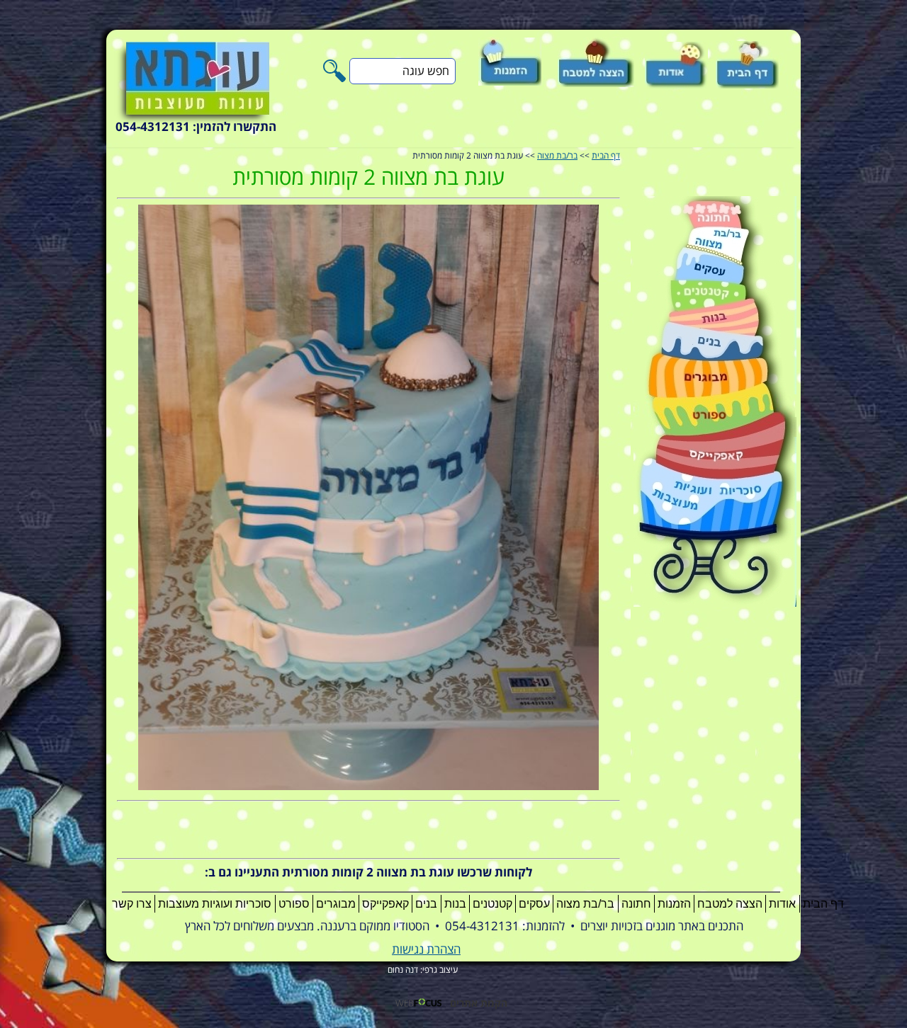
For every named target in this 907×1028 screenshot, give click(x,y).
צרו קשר (132, 904)
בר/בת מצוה (557, 156)
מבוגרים (336, 904)
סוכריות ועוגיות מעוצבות (214, 904)
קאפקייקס (385, 904)
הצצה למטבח (729, 904)
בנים (426, 904)
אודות (782, 904)
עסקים (534, 904)
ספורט (294, 904)
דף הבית (606, 156)
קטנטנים (492, 904)
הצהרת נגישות (426, 949)
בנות (455, 904)
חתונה (636, 904)
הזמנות (674, 904)
